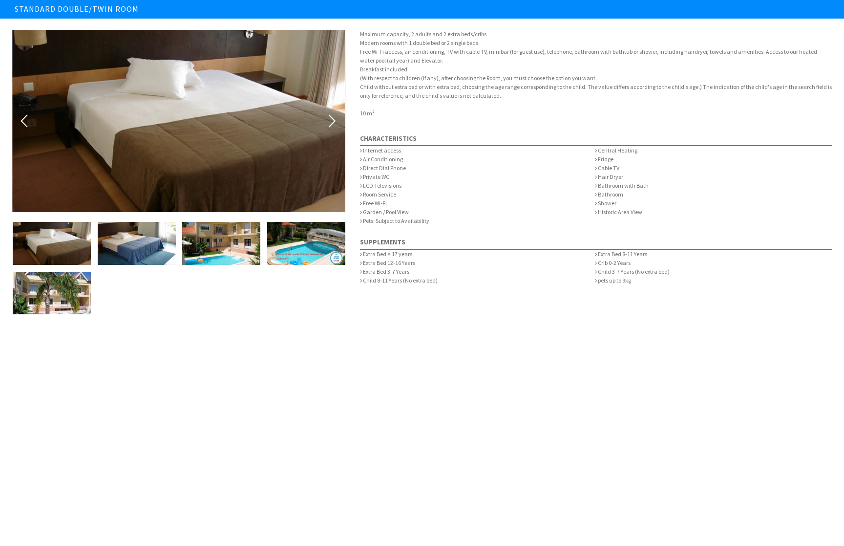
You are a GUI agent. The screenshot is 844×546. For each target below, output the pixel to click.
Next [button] (332, 121)
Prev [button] (25, 121)
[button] (52, 243)
